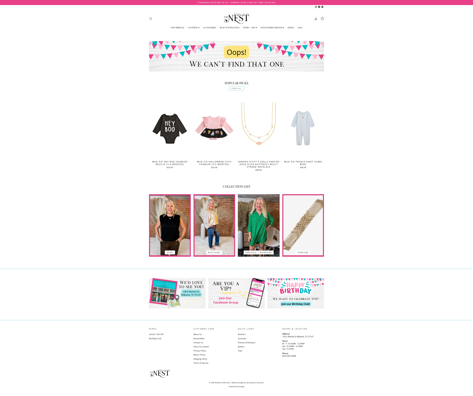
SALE (300, 27)
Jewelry (241, 346)
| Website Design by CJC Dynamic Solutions (247, 383)
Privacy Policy (200, 350)
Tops (240, 350)
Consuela (242, 338)
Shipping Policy (200, 359)
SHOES (291, 27)
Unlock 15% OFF (156, 334)
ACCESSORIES (209, 27)
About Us (198, 334)
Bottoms (241, 334)
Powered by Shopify (236, 387)
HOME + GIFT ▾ (250, 27)
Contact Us (198, 342)
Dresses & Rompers (246, 342)
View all (236, 88)
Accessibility (199, 338)
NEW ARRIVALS (177, 27)
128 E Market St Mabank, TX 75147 (298, 336)
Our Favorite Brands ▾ (272, 27)
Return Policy (199, 354)
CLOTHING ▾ (193, 27)
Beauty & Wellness (229, 27)
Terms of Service (201, 363)
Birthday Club (155, 338)
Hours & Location (201, 346)
